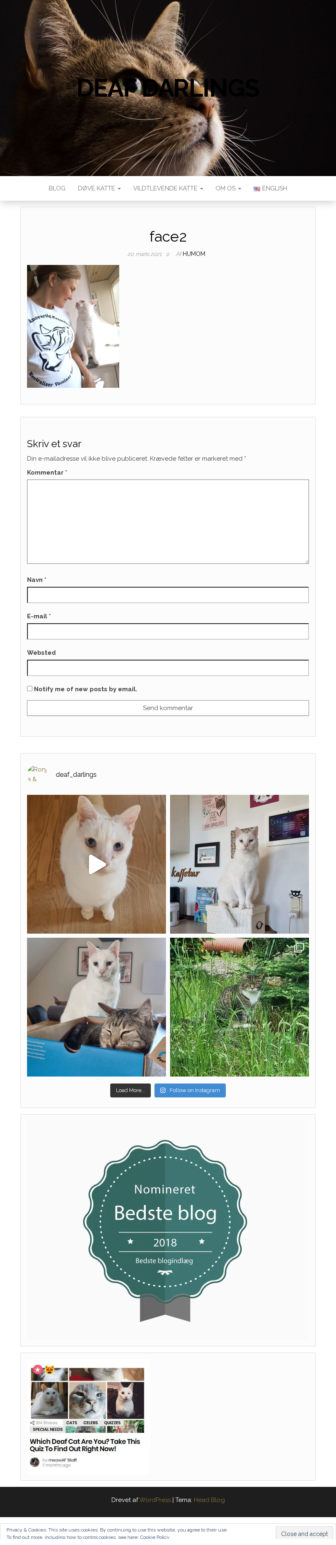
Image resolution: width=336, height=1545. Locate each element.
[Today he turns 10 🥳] (239, 864)
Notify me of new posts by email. (85, 689)
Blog (57, 188)
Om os (226, 188)
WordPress (155, 1500)
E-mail (39, 616)
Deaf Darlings (168, 88)
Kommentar (47, 472)
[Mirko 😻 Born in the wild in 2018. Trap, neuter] (239, 1007)
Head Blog (209, 1500)
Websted (41, 652)
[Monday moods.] (96, 1007)
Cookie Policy (155, 1537)
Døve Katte (97, 188)
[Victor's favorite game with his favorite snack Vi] (96, 864)
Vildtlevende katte (166, 188)
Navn (36, 580)
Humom (194, 254)
